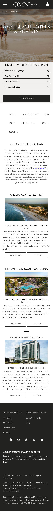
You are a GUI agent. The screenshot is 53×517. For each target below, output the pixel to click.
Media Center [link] (8, 423)
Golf (11, 123)
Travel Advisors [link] (9, 428)
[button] (48, 4)
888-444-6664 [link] (16, 412)
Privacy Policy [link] (41, 482)
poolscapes (39, 168)
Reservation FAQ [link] (11, 491)
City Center (27, 123)
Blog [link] (28, 423)
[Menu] (5, 4)
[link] (11, 439)
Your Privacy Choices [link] (31, 488)
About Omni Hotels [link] (33, 418)
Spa (47, 114)
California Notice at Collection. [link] (17, 485)
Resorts (13, 131)
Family (12, 114)
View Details (15, 255)
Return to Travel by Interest (12, 12)
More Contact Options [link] (36, 412)
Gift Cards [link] (7, 418)
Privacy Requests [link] (11, 488)
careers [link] (6, 432)
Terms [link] (30, 482)
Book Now (37, 255)
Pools (44, 123)
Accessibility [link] (8, 482)
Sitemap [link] (20, 482)
